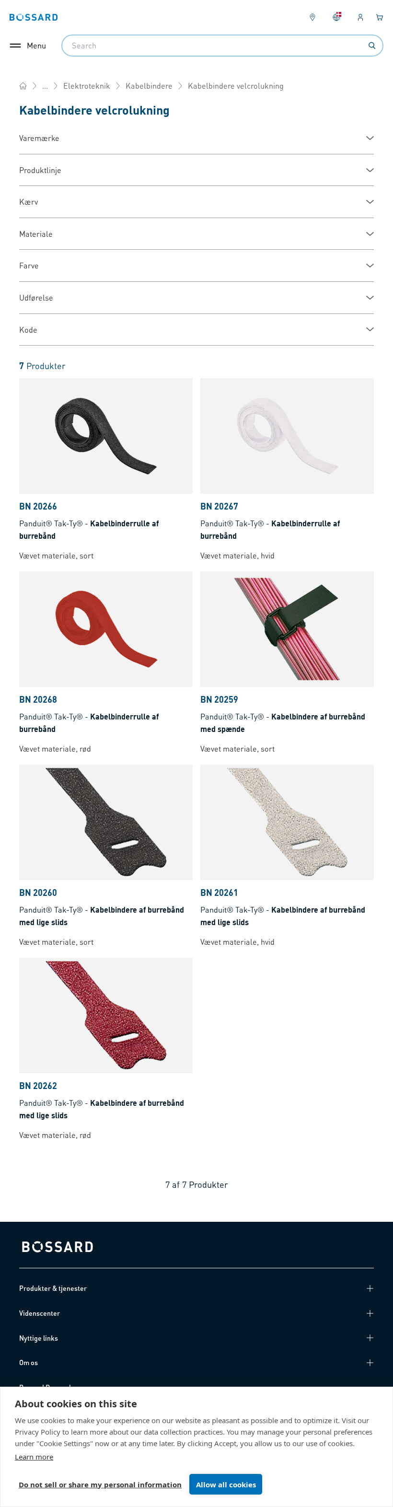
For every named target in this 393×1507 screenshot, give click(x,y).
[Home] (23, 86)
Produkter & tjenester (53, 1288)
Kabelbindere (149, 86)
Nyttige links (38, 1337)
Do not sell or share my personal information (100, 1484)
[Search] (372, 45)
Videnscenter (39, 1313)
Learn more (34, 1456)
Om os (28, 1362)
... (45, 86)
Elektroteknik (86, 86)
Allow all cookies (226, 1484)
